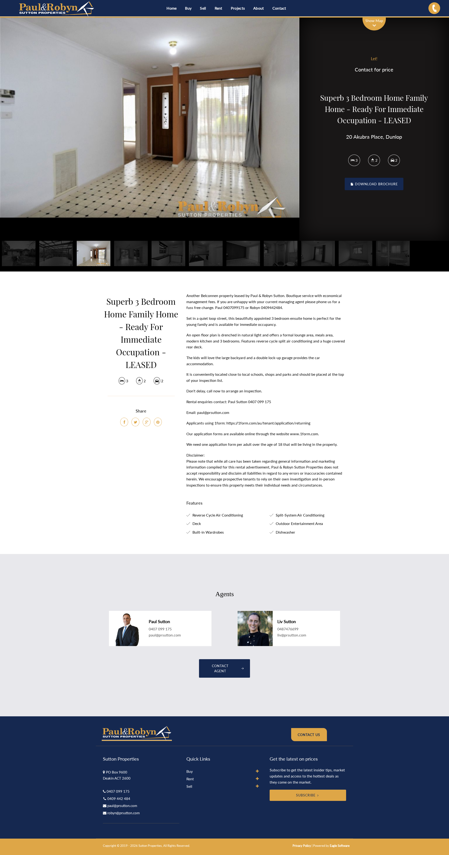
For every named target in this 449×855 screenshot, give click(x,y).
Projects (238, 8)
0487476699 (287, 629)
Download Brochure (376, 184)
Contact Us (309, 735)
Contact (279, 8)
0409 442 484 (118, 798)
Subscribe (305, 795)
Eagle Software (340, 846)
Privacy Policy (302, 846)
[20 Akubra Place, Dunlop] (149, 118)
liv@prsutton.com (291, 635)
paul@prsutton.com (165, 635)
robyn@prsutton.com (123, 813)
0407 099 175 (160, 629)
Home (172, 8)
